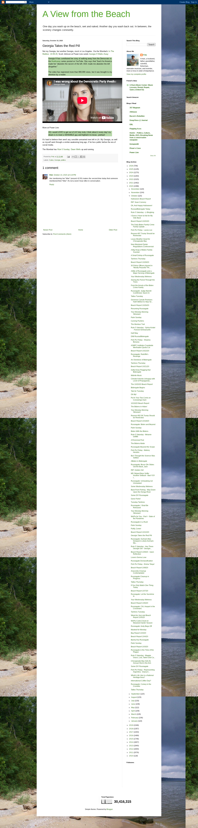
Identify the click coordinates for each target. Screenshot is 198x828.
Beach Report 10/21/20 (140, 366)
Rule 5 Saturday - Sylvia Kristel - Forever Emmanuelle (143, 329)
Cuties (51, 160)
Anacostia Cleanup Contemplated (138, 572)
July (133, 701)
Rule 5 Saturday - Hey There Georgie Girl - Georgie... (142, 547)
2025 (131, 169)
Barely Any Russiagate (140, 640)
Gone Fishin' (136, 499)
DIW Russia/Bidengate (140, 336)
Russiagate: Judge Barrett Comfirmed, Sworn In (141, 292)
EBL (131, 125)
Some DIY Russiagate (139, 495)
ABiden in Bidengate (139, 461)
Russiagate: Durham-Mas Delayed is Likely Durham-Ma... (142, 541)
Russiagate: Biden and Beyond (143, 424)
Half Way (134, 333)
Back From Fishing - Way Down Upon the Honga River (143, 491)
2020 (131, 186)
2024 (131, 172)
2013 (131, 746)
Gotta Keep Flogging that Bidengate (140, 371)
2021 (131, 183)
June (133, 704)
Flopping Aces (135, 129)
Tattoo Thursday (137, 582)
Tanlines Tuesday (138, 612)
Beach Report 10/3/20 (139, 647)
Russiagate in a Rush (139, 522)
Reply (51, 185)
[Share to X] (78, 156)
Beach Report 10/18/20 (140, 421)
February (135, 718)
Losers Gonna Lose (138, 557)
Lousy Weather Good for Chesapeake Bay (140, 240)
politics (63, 160)
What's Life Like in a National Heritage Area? (142, 676)
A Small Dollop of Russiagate (142, 255)
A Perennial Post (137, 440)
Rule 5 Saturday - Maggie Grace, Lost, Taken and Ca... (143, 656)
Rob (51, 175)
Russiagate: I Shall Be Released (139, 506)
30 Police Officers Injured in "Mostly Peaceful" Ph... (141, 267)
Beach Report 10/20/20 (140, 221)
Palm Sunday (136, 317)
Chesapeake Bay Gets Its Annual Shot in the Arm (141, 662)
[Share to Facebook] (81, 156)
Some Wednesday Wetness (142, 486)
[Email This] (73, 156)
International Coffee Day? (141, 681)
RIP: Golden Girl (137, 470)
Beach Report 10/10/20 (140, 532)
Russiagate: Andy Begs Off (141, 626)
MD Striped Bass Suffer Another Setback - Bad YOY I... (143, 475)
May (133, 708)
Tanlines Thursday (138, 259)
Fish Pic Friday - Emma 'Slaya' (143, 564)
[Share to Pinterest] (84, 156)
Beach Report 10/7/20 (139, 591)
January (134, 721)
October (134, 196)
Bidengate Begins (138, 388)
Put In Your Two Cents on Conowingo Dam (141, 399)
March (134, 714)
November (135, 192)
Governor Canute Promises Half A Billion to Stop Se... (142, 301)
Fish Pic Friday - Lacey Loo (141, 230)
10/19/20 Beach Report (140, 403)
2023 (131, 176)
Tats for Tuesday (137, 391)
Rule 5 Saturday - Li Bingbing (142, 212)
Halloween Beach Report (141, 199)
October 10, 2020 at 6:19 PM (65, 175)
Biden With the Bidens (139, 431)
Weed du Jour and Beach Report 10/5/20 (141, 616)
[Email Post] (68, 156)
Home (80, 230)
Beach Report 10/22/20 (140, 351)
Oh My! (133, 394)
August (134, 697)
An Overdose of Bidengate (141, 360)
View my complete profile (136, 74)
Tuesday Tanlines (138, 502)
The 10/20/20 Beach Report (142, 384)
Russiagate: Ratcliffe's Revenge (139, 355)
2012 (131, 749)
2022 (131, 179)
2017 (131, 732)
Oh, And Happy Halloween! (141, 206)
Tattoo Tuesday (137, 296)
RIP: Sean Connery (138, 202)
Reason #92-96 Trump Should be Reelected (143, 417)
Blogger (110, 809)
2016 (131, 736)
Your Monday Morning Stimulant (139, 313)
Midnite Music (136, 375)
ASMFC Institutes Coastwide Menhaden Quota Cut (142, 346)
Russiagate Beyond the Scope (143, 447)
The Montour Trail (138, 324)
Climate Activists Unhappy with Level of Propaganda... (143, 380)
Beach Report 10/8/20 (139, 568)
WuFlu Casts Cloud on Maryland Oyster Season (141, 622)
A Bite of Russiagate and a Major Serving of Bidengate (143, 272)
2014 (131, 742)
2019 (131, 725)
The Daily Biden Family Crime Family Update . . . (142, 226)
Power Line (134, 152)
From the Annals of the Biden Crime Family (142, 286)
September (135, 694)
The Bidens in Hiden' (139, 407)
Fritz (145, 55)
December (135, 189)
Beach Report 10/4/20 (139, 636)
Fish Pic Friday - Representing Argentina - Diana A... (143, 671)
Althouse (133, 112)
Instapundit (134, 144)
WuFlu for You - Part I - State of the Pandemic (143, 517)
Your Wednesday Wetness (141, 277)
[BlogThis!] (75, 156)
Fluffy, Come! (136, 529)
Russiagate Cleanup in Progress (140, 577)
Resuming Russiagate (139, 309)
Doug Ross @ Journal (139, 120)
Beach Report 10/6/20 (139, 603)
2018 (131, 729)
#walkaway (56, 61)
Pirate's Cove (135, 148)
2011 (131, 752)
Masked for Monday (138, 630)
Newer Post (47, 230)
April (133, 711)
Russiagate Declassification (142, 561)
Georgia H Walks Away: (99, 54)
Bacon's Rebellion (137, 116)
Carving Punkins (137, 321)
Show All (153, 155)
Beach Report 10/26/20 (140, 305)
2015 (131, 739)
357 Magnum (135, 108)
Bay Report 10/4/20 (138, 633)
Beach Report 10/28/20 (140, 262)
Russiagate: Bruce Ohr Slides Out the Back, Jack (142, 466)
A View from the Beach (86, 14)
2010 (131, 756)
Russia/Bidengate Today (140, 209)
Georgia (57, 160)
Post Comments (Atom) (62, 234)
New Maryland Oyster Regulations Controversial (142, 245)
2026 (131, 166)
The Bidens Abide (138, 443)
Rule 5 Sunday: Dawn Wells (69, 149)
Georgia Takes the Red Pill (141, 535)
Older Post (113, 230)
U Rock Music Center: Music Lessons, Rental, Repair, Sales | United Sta (141, 87)
